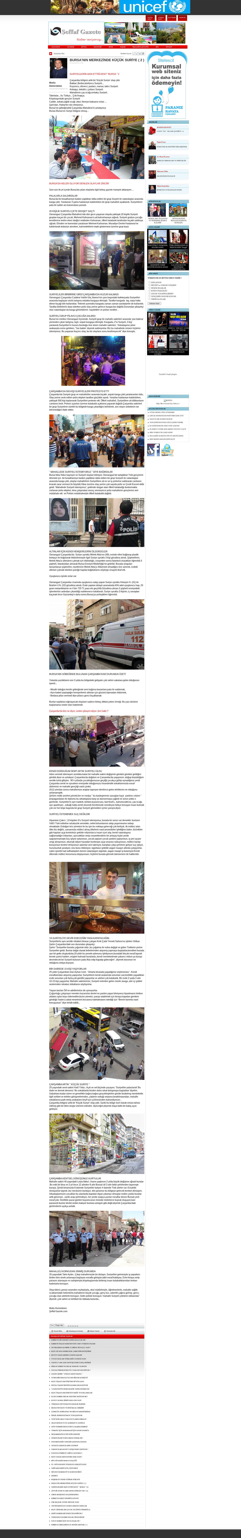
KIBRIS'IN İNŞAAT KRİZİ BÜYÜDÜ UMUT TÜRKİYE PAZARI (73, 1344)
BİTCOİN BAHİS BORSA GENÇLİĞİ (64, 1460)
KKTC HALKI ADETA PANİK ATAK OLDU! (66, 1457)
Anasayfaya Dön (59, 53)
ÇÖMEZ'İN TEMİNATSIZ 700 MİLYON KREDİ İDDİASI (70, 1411)
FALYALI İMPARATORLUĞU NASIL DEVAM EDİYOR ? (71, 1370)
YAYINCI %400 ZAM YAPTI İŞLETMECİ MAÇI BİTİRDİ (71, 1362)
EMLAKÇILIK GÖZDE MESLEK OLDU (65, 1502)
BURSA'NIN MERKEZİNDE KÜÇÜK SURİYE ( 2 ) (68, 1483)
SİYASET (169, 47)
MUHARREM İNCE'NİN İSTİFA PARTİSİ (65, 1434)
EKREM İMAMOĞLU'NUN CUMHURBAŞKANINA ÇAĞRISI (158, 352)
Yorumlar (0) (110, 1331)
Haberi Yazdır (94, 1331)
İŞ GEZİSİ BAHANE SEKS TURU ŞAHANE (164, 426)
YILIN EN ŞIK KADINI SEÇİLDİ (161, 419)
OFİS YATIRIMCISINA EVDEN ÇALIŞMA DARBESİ (69, 1427)
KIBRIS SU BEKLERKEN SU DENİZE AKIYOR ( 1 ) (69, 1525)
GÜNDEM (70, 47)
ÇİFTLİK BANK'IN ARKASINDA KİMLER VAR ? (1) (69, 1491)
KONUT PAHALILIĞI (159, 291)
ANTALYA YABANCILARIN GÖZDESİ (64, 1445)
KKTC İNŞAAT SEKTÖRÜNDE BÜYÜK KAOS (67, 1381)
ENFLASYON (156, 282)
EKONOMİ (98, 47)
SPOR (111, 47)
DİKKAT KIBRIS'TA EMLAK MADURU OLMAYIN (69, 1366)
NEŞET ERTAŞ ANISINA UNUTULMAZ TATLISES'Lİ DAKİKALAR (157, 330)
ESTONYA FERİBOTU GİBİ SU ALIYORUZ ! (66, 1453)
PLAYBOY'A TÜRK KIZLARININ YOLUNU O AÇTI (168, 429)
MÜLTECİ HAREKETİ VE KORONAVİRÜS (66, 1472)
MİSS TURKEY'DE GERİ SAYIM (161, 432)
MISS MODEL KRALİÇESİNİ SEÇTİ (162, 439)
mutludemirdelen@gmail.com (58, 89)
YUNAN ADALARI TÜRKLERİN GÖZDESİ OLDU (68, 1359)
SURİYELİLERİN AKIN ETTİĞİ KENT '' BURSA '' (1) (69, 1487)
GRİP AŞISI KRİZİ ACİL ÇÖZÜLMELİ (64, 1468)
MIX (157, 47)
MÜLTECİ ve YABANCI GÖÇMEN (163, 285)
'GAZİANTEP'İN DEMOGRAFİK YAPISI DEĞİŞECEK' (70, 1389)
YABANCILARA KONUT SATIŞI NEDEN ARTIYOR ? (69, 1449)
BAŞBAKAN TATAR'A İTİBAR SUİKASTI (65, 1479)
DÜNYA (84, 47)
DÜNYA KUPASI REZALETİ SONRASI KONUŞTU (178, 221)
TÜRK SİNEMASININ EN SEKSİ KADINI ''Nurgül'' (178, 246)
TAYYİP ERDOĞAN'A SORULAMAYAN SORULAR (69, 1506)
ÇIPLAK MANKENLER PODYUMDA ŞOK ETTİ (166, 416)
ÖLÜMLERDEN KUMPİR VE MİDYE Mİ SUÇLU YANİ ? (71, 1347)
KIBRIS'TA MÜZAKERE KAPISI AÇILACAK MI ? (68, 1340)
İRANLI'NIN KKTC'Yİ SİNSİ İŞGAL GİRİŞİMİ (67, 1408)
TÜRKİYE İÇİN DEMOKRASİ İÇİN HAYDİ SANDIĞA (70, 1430)
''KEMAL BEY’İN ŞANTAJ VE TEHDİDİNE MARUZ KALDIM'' (158, 221)
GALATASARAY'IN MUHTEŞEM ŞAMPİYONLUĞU (178, 267)
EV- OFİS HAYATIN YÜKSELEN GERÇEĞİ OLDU (68, 1464)
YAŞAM (122, 47)
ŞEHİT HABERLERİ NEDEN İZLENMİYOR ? (67, 1513)
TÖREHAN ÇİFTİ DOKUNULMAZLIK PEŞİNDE (68, 1404)
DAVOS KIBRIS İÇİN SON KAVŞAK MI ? (65, 1521)
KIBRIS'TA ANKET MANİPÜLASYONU (65, 1498)
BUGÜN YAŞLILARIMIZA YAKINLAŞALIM (66, 1355)
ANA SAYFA (55, 47)
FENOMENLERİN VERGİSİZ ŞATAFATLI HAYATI (68, 1442)
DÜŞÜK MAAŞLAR (158, 288)
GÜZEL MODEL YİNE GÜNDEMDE (162, 412)
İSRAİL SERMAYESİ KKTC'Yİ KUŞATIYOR (66, 1415)
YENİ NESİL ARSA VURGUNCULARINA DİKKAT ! (69, 1419)
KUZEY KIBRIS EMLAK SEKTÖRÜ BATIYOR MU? (69, 1396)
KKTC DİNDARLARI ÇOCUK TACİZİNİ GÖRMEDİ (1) (70, 1509)
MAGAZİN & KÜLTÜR (140, 47)
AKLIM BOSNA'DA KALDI (166, 176)
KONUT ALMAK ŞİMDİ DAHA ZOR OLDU (66, 1400)
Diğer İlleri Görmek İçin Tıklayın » (168, 403)
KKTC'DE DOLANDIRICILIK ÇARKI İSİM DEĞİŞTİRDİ (71, 1351)
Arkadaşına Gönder (76, 1331)
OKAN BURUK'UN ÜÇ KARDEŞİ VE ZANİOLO (68, 1423)
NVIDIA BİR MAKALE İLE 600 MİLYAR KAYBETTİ (69, 1378)
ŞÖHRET (54, 1476)
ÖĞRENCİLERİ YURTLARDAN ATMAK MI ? (67, 1438)
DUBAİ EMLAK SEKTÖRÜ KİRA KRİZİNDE (172, 147)
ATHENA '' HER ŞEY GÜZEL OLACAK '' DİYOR (178, 329)
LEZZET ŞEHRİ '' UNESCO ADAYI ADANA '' (67, 1374)
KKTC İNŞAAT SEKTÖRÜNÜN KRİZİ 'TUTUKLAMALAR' (72, 1393)
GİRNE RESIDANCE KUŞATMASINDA (65, 1494)
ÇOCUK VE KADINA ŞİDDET (162, 294)
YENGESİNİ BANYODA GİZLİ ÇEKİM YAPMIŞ (166, 422)
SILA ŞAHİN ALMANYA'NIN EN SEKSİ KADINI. (167, 436)
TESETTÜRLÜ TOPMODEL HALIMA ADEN (158, 246)
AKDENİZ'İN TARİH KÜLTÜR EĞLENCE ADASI (158, 266)
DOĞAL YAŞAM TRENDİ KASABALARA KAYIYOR (69, 1385)
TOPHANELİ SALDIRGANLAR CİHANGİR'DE (67, 1517)
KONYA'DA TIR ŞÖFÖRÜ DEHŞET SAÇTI (178, 351)
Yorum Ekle (58, 1331)
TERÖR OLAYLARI (158, 299)
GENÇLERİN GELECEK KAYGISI (163, 296)
